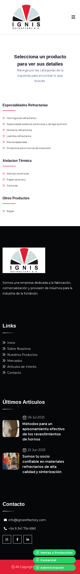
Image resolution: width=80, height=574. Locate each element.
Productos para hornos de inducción (29, 148)
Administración (51, 567)
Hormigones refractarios (21, 118)
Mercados (14, 361)
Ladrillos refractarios (19, 136)
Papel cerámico (16, 179)
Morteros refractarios (19, 130)
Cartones (12, 185)
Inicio (11, 343)
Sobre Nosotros (19, 349)
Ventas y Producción (56, 552)
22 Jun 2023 (36, 450)
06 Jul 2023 (36, 417)
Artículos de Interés (21, 367)
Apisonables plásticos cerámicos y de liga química (37, 124)
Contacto (14, 373)
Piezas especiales (17, 142)
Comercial (47, 560)
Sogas (10, 211)
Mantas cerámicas (18, 173)
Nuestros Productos (22, 355)
